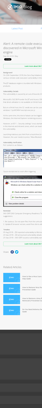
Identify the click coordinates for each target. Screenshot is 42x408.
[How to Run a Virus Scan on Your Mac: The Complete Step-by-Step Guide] (11, 277)
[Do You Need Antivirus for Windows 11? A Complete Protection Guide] (11, 310)
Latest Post (17, 28)
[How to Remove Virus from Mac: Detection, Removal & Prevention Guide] (11, 288)
